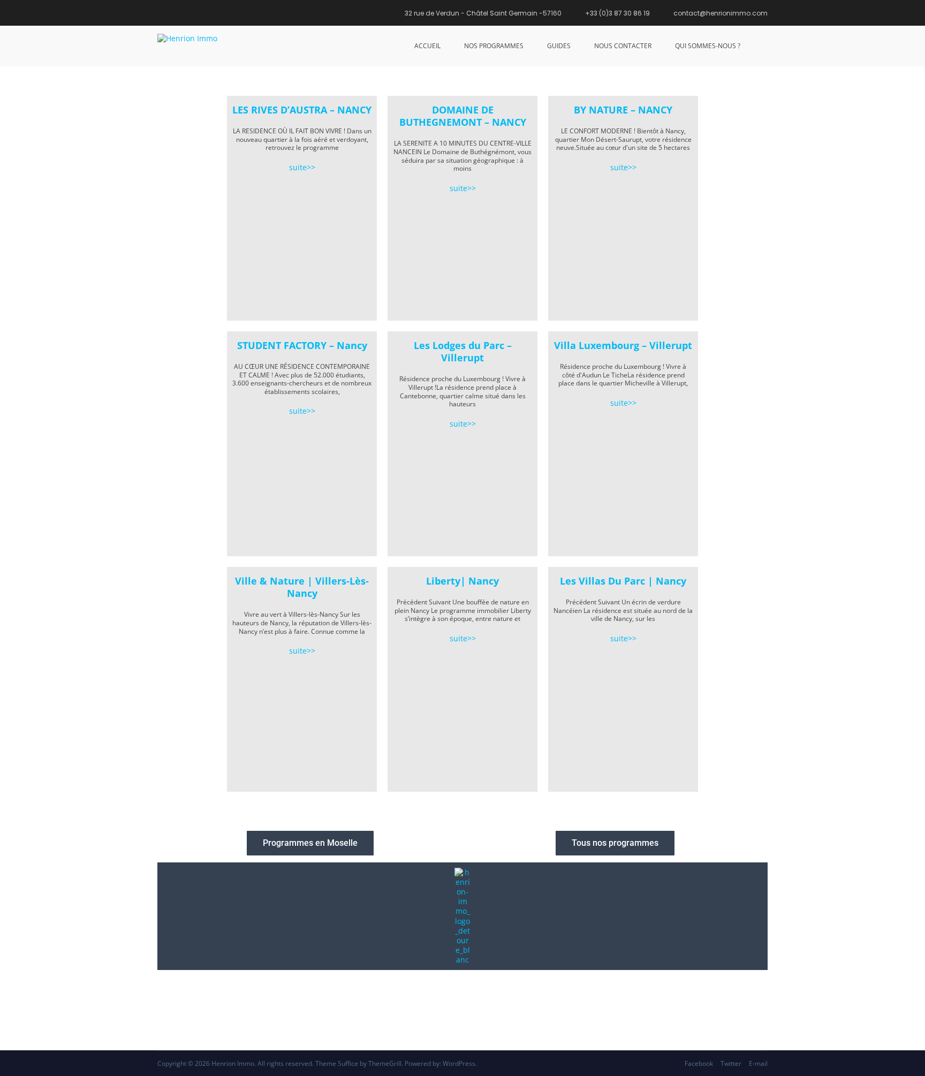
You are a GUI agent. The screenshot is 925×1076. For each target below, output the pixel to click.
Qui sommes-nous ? (707, 45)
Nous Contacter (622, 45)
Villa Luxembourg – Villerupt (623, 345)
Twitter (731, 1063)
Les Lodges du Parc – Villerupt (463, 351)
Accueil (427, 45)
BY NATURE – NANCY (623, 109)
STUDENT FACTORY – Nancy (302, 345)
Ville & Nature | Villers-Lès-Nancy (302, 587)
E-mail (758, 1063)
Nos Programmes (494, 45)
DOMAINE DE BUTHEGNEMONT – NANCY (462, 115)
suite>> (302, 167)
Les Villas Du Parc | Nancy (623, 580)
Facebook (699, 1063)
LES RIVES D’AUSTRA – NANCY (301, 109)
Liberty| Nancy (462, 580)
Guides (559, 45)
